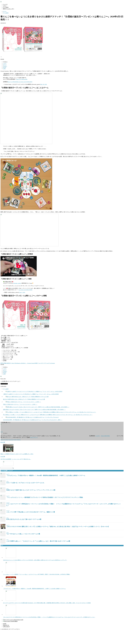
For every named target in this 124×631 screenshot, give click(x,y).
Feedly (15, 439)
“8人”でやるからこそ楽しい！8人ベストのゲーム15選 (23, 534)
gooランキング (34, 437)
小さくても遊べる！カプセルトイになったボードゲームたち (25, 482)
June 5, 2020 (22, 292)
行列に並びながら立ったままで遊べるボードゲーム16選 (23, 519)
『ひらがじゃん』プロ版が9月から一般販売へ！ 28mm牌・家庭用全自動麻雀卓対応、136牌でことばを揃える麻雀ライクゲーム (45, 475)
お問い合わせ (6, 626)
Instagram (11, 439)
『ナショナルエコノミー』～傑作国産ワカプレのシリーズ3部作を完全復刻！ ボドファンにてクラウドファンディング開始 (44, 497)
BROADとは (6, 625)
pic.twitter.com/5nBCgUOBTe (25, 289)
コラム (4, 5)
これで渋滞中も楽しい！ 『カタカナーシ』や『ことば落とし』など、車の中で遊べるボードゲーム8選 (38, 541)
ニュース (5, 4)
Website (19, 439)
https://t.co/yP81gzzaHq (21, 79)
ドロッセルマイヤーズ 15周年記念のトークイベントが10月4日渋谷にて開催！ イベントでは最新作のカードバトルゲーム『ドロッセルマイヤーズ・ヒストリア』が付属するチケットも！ (63, 504)
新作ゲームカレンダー (8, 8)
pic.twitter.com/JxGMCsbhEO (25, 81)
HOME (4, 623)
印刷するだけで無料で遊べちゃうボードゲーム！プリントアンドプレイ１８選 (30, 490)
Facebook (6, 439)
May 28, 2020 (43, 84)
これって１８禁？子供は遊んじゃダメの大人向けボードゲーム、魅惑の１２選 (30, 512)
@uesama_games (17, 283)
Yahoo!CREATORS (105, 435)
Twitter (2, 439)
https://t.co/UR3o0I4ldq (12, 81)
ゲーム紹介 (6, 7)
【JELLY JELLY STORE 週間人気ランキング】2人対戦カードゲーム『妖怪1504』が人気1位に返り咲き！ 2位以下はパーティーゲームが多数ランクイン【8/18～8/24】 (57, 526)
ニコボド (97, 435)
